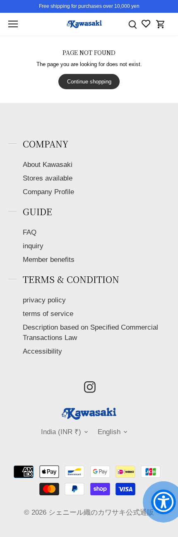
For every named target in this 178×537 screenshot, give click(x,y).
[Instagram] (90, 387)
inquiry (33, 246)
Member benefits (49, 260)
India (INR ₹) (61, 432)
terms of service (48, 314)
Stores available (47, 178)
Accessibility (42, 351)
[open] (13, 24)
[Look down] (132, 24)
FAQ (29, 232)
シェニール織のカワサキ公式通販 (101, 512)
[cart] (161, 24)
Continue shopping (89, 81)
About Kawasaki (47, 165)
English (109, 432)
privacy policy (44, 300)
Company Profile (48, 192)
